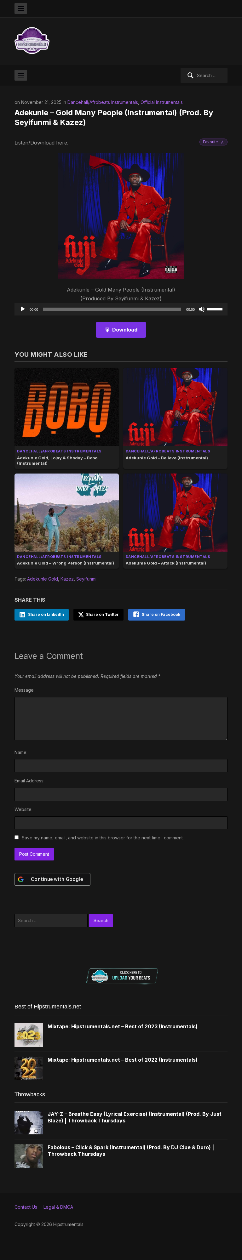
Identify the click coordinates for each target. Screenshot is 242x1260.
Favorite (210, 141)
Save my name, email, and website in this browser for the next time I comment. (103, 837)
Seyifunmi (86, 579)
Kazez (67, 579)
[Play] (23, 309)
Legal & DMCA (58, 1207)
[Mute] (202, 309)
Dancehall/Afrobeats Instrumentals (102, 102)
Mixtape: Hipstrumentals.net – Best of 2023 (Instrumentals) (123, 1026)
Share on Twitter (102, 614)
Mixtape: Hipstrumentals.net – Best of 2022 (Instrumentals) (123, 1060)
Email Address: (29, 780)
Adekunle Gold (42, 579)
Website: (23, 809)
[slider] (215, 308)
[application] (121, 309)
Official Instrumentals (162, 102)
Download (124, 329)
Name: (20, 752)
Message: (24, 690)
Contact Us (25, 1207)
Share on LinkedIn (46, 614)
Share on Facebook (161, 614)
